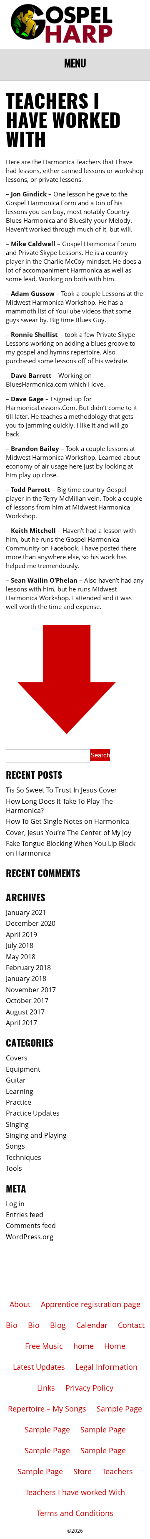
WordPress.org (29, 1236)
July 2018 (19, 945)
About (20, 1304)
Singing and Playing (36, 1135)
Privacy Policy (89, 1388)
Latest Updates (39, 1367)
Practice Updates (33, 1113)
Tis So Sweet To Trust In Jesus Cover (61, 790)
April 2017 (21, 1022)
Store (82, 1471)
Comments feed (31, 1225)
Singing (17, 1124)
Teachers (117, 1471)
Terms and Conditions (75, 1513)
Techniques (23, 1157)
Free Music (44, 1346)
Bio (12, 1325)
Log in (15, 1203)
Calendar (92, 1325)
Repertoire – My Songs (47, 1409)
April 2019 (21, 934)
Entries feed (24, 1214)
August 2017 (25, 1012)
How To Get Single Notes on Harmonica (67, 821)
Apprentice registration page (90, 1304)
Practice (18, 1102)
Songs (15, 1146)
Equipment (23, 1069)
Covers (17, 1058)
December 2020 (30, 923)
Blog (58, 1325)
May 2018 (20, 956)
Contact (131, 1325)
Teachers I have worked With (75, 1492)
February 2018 (28, 967)
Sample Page (119, 1409)
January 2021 (26, 912)
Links (46, 1388)
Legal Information (106, 1367)
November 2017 (31, 989)
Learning (19, 1091)
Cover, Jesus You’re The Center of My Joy (68, 832)
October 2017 (27, 1000)
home (83, 1346)
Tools (14, 1168)
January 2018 (26, 978)
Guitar (16, 1080)
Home (114, 1346)
